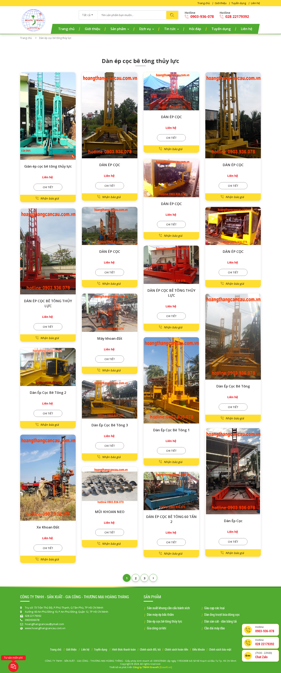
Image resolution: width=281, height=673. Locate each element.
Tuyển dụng (238, 3)
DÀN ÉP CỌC (109, 164)
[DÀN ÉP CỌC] (109, 115)
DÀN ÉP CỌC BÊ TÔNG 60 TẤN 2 (171, 519)
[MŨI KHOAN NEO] (109, 486)
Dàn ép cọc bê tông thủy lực (164, 621)
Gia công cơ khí (156, 628)
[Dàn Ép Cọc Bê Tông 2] (48, 367)
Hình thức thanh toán (124, 649)
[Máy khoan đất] (109, 313)
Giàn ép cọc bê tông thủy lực (48, 166)
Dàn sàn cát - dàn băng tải (220, 621)
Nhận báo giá (49, 198)
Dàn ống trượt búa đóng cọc (222, 614)
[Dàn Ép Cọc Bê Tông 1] (171, 380)
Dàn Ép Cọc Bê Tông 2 (48, 392)
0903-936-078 (201, 17)
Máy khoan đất (109, 338)
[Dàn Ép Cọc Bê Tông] (233, 337)
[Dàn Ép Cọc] (233, 471)
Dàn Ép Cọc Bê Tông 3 (109, 425)
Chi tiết (48, 187)
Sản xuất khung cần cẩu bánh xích (168, 608)
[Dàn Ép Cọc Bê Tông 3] (109, 399)
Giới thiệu (220, 3)
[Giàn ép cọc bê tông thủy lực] (48, 116)
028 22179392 (236, 17)
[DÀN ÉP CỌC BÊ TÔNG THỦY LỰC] (48, 251)
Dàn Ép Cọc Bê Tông (233, 386)
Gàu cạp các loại (214, 608)
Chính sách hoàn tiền (176, 649)
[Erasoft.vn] (165, 667)
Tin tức (170, 29)
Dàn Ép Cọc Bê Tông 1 (171, 430)
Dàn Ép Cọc (233, 520)
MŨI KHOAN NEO (109, 511)
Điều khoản (198, 649)
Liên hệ (255, 3)
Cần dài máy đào (214, 628)
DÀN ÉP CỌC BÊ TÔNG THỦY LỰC (48, 303)
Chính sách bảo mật (220, 649)
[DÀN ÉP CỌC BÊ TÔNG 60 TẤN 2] (171, 491)
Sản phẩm (118, 29)
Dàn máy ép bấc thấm (160, 614)
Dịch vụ (145, 29)
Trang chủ (203, 3)
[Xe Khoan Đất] (48, 478)
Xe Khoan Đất (48, 527)
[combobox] (88, 13)
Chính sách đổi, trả (150, 649)
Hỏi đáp (195, 29)
